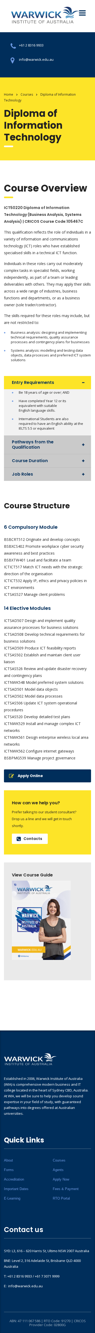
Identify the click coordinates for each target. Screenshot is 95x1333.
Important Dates (16, 1189)
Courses (59, 1160)
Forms (9, 1170)
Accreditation (14, 1179)
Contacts (32, 838)
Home (8, 94)
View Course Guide (32, 875)
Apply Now (61, 1179)
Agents (58, 1170)
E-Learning (12, 1198)
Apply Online (30, 775)
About (8, 1160)
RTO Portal (61, 1198)
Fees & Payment (66, 1189)
